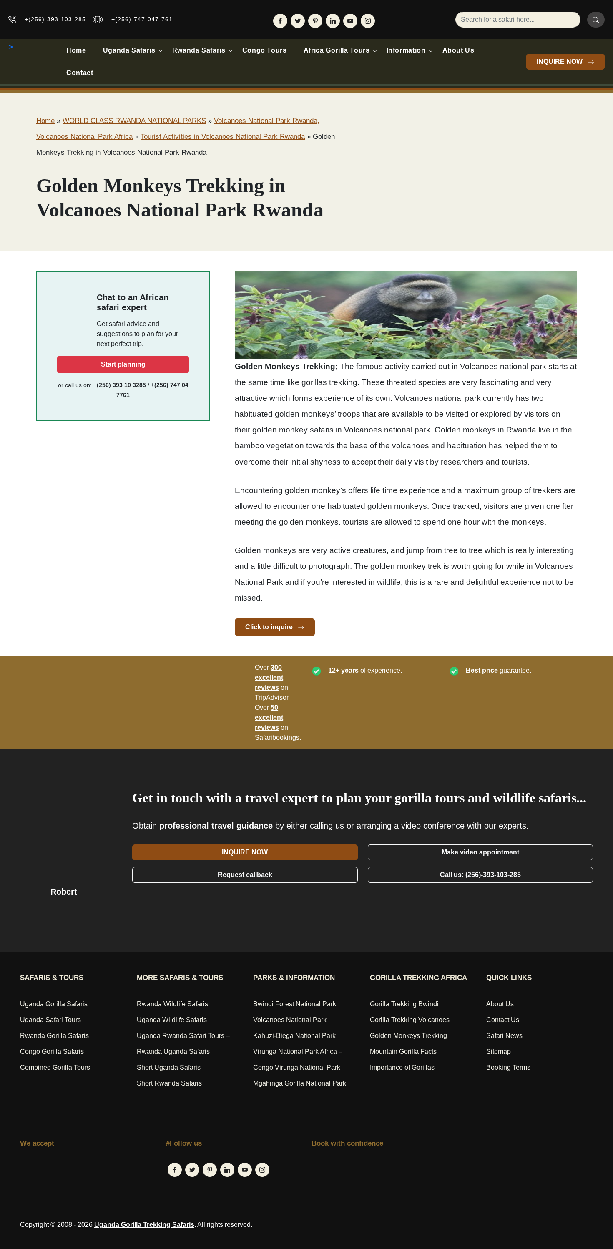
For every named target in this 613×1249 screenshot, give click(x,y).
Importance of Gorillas (402, 1067)
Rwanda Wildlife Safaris (172, 1004)
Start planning (123, 364)
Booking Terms (508, 1067)
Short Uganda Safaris (169, 1067)
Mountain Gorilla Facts (403, 1051)
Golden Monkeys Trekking (408, 1035)
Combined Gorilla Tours (55, 1067)
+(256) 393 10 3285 (119, 385)
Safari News (504, 1035)
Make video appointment (480, 852)
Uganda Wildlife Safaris (172, 1019)
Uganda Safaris (129, 50)
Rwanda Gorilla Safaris (54, 1035)
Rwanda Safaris (199, 50)
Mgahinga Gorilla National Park (299, 1083)
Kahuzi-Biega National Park (294, 1035)
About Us (458, 50)
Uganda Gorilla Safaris (54, 1004)
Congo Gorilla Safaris (52, 1051)
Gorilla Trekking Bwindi (404, 1004)
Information (406, 50)
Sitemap (498, 1051)
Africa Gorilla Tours (337, 50)
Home (76, 50)
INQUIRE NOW (560, 61)
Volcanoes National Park (290, 1019)
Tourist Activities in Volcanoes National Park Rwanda (223, 137)
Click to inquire (269, 627)
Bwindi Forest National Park (294, 1004)
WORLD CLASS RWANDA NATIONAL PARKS (134, 121)
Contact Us (502, 1019)
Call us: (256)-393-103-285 (480, 874)
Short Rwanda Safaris (169, 1083)
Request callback (245, 874)
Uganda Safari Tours (50, 1019)
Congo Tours (264, 50)
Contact (79, 72)
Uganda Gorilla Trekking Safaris (144, 1224)
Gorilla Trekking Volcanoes (410, 1019)
